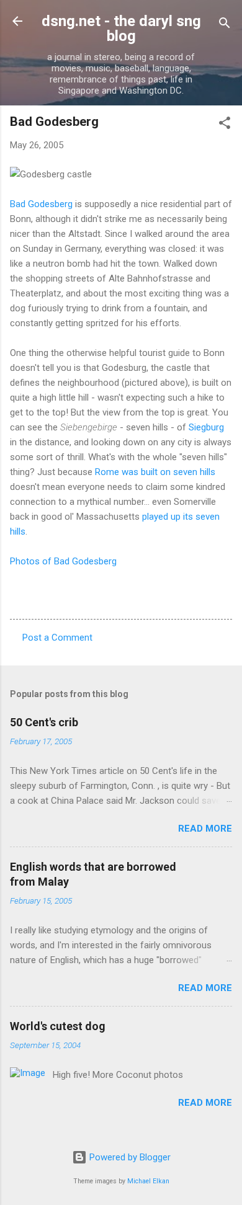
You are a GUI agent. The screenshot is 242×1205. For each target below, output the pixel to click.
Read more (205, 828)
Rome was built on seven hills (155, 472)
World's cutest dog (57, 1026)
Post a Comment (57, 637)
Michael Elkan (148, 1181)
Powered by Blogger (129, 1157)
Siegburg (206, 427)
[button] (224, 125)
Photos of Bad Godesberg (63, 561)
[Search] (224, 25)
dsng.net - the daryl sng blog (121, 28)
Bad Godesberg (41, 204)
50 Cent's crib (44, 722)
